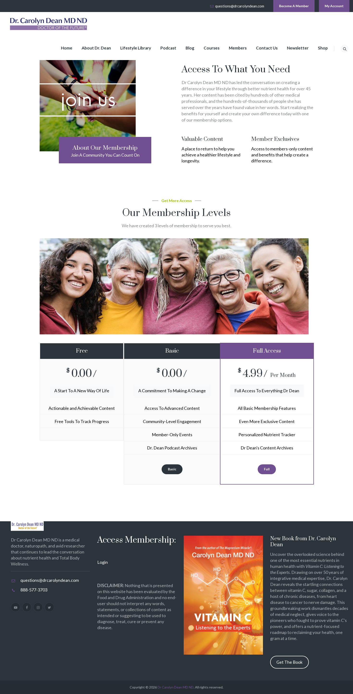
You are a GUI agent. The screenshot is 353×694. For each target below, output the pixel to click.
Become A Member (294, 6)
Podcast (168, 47)
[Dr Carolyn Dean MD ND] (48, 24)
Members (238, 47)
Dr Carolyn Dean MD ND (176, 687)
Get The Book (289, 662)
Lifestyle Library (135, 47)
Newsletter (298, 47)
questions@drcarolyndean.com (239, 6)
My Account (334, 6)
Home (66, 47)
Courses (211, 47)
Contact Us (267, 47)
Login (102, 562)
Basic (172, 469)
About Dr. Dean (96, 47)
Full (267, 469)
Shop (323, 47)
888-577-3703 (33, 589)
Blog (190, 47)
